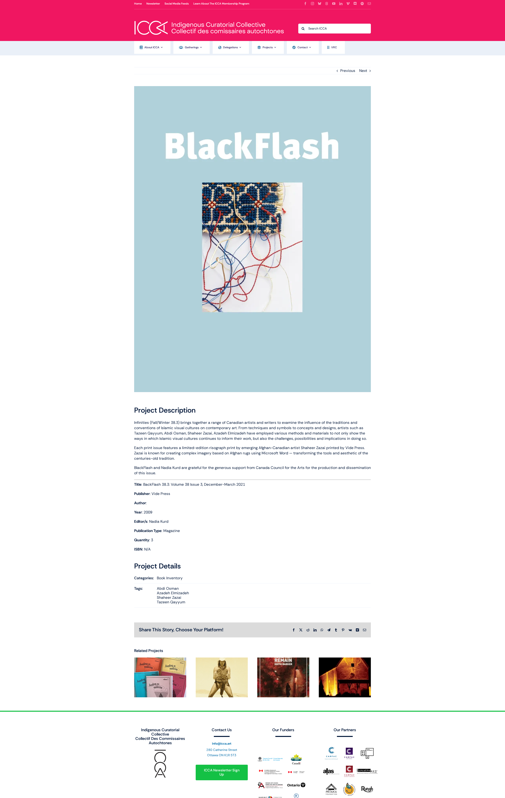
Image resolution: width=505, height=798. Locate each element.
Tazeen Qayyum (171, 602)
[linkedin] (340, 3)
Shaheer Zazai (169, 597)
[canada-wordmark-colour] (283, 742)
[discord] (355, 3)
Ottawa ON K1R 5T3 (221, 755)
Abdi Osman (168, 588)
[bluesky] (319, 3)
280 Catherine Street (221, 750)
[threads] (326, 3)
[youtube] (333, 3)
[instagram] (312, 3)
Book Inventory (170, 578)
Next (363, 70)
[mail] (369, 3)
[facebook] (305, 3)
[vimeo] (348, 3)
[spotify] (362, 3)
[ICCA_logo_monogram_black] (160, 750)
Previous (347, 70)
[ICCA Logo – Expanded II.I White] (209, 18)
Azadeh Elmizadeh (173, 593)
